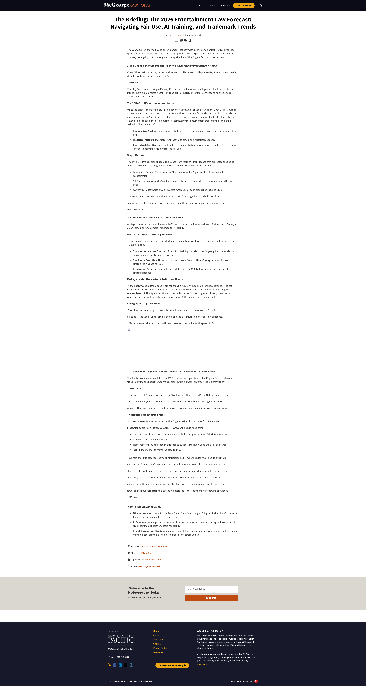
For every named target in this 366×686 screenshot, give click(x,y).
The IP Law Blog (144, 553)
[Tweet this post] (181, 40)
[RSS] (109, 665)
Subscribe (225, 5)
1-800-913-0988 (122, 657)
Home (156, 630)
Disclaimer (158, 652)
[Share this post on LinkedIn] (190, 40)
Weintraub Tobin (153, 559)
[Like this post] (185, 40)
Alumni (144, 546)
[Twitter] (125, 665)
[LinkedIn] (120, 665)
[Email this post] (176, 40)
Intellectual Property (159, 546)
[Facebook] (114, 665)
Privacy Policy (160, 648)
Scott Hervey (174, 35)
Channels (211, 5)
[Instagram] (131, 665)
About (198, 5)
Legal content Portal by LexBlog (242, 681)
